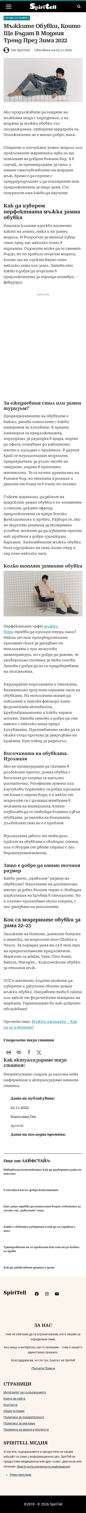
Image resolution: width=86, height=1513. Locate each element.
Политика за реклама (19, 1423)
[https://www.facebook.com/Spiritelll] (37, 1294)
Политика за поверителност (24, 1417)
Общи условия (14, 1411)
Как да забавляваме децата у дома (29, 1267)
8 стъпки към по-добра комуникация (31, 1190)
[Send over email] (19, 1052)
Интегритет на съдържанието (25, 1392)
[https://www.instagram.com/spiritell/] (47, 1294)
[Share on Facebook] (29, 1052)
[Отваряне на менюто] (9, 6)
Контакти (10, 1405)
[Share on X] (39, 1052)
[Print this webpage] (9, 1052)
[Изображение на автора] (6, 50)
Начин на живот (16, 17)
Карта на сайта (14, 1398)
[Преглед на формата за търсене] (78, 6)
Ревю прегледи (20, 1474)
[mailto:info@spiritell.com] (57, 1294)
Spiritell (23, 50)
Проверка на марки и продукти (26, 1429)
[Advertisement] (43, 349)
